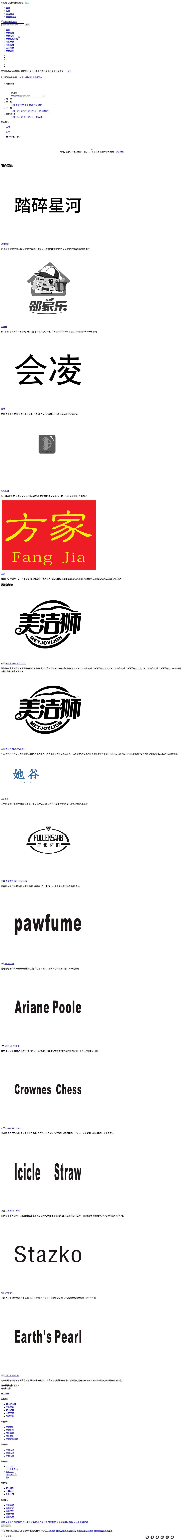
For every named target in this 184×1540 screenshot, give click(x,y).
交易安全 (10, 1491)
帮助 (27, 3)
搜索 (27, 25)
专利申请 (10, 42)
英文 (22, 105)
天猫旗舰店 (11, 17)
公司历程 (10, 1413)
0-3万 (18, 117)
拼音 (31, 105)
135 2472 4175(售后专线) (11, 1475)
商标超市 (108, 1531)
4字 (25, 111)
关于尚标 (10, 48)
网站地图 (52, 1522)
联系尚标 (10, 1416)
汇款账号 (44, 1522)
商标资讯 (10, 51)
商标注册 (10, 36)
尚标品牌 (10, 1407)
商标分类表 (99, 1531)
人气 (8, 127)
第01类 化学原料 (33, 77)
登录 (8, 8)
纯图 (44, 111)
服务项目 (10, 1410)
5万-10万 (31, 117)
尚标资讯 (10, 1505)
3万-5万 (24, 117)
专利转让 (10, 45)
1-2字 (18, 111)
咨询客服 (120, 152)
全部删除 (15, 96)
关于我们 (10, 1522)
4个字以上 (32, 111)
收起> (16, 1385)
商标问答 (10, 1511)
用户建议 (69, 1522)
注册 (8, 11)
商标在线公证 (12, 39)
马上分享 (5, 1393)
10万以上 (40, 117)
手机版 (85, 1522)
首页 (8, 30)
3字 (22, 111)
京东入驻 (10, 1453)
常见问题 (10, 1514)
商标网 (52, 1531)
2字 (47, 111)
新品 (8, 132)
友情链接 (61, 1522)
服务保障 (10, 1488)
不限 (13, 105)
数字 (36, 105)
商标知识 (10, 1508)
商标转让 (10, 33)
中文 (18, 105)
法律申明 (10, 1494)
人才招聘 (27, 1522)
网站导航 (10, 14)
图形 (27, 105)
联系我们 (18, 1522)
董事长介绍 (11, 1404)
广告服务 (10, 1456)
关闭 (69, 71)
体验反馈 (78, 1522)
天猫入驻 (10, 1450)
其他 (40, 105)
